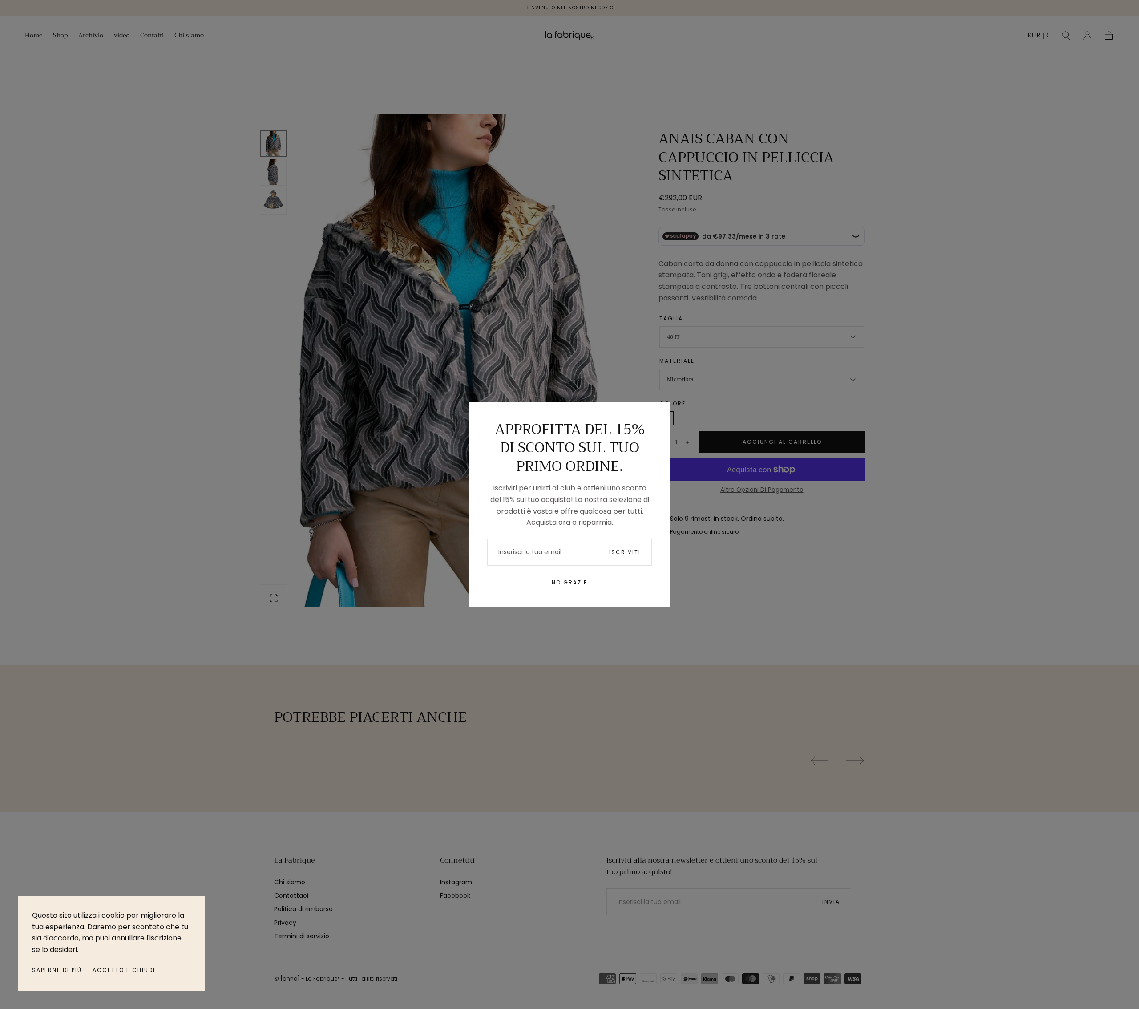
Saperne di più (57, 970)
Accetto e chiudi (124, 970)
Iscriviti (625, 552)
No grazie (569, 582)
